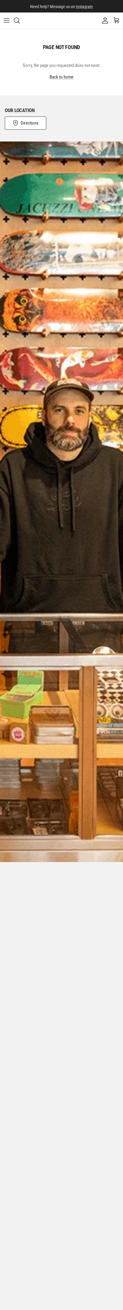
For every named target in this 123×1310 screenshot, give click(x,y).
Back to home (61, 77)
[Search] (19, 20)
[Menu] (6, 20)
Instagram (84, 6)
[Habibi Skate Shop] (61, 20)
